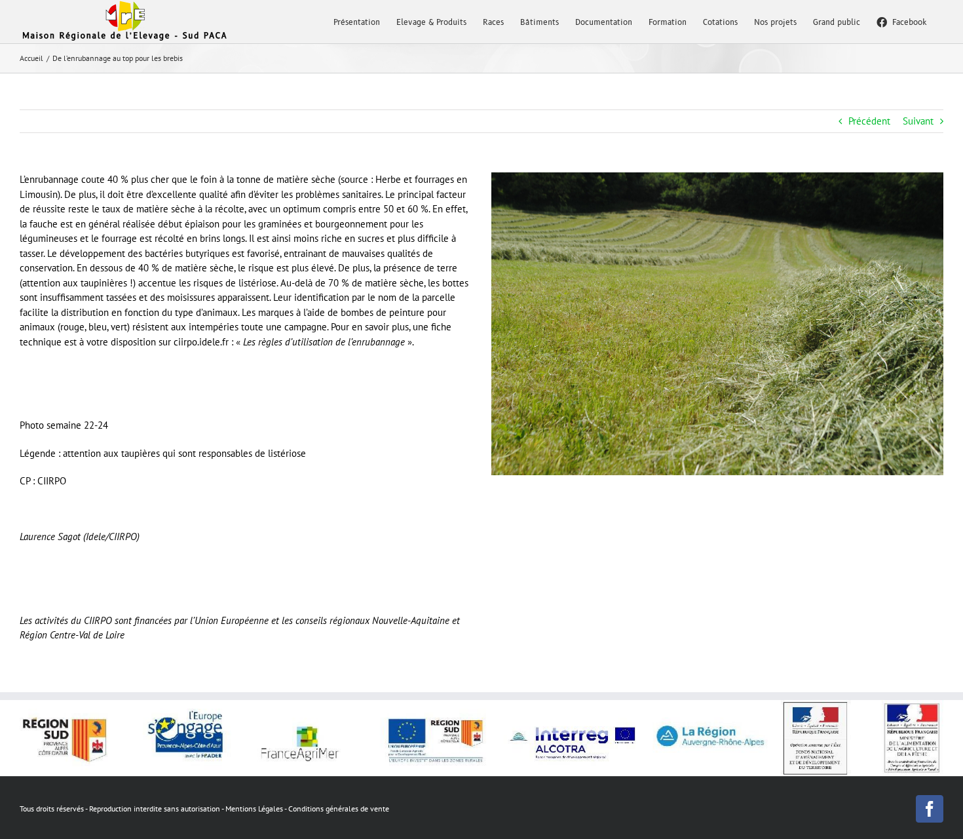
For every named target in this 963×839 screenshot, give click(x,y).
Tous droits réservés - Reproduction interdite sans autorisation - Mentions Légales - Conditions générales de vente (204, 808)
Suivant (918, 121)
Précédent (869, 121)
